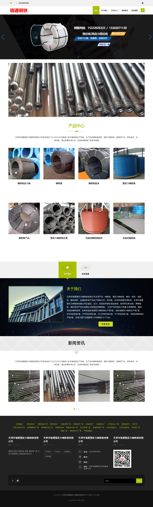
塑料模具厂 (31, 424)
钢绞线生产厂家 (76, 431)
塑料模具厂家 (43, 424)
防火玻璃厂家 (85, 427)
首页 (96, 10)
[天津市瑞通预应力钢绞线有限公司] (18, 10)
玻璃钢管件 (125, 424)
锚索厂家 (64, 431)
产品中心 (114, 10)
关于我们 (104, 10)
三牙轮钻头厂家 (113, 424)
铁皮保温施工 (112, 427)
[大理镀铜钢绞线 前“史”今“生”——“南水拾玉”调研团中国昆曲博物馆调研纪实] (76, 90)
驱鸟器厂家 (136, 427)
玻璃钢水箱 (59, 427)
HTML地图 (96, 495)
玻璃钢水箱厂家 (47, 427)
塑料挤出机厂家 (72, 427)
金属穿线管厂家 (98, 427)
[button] (150, 37)
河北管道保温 (124, 427)
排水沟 (134, 424)
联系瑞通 (134, 10)
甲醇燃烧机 (88, 431)
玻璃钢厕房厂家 (33, 427)
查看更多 (105, 324)
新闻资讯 (125, 10)
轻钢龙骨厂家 (66, 424)
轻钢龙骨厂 (90, 424)
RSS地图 (89, 495)
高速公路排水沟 (19, 427)
